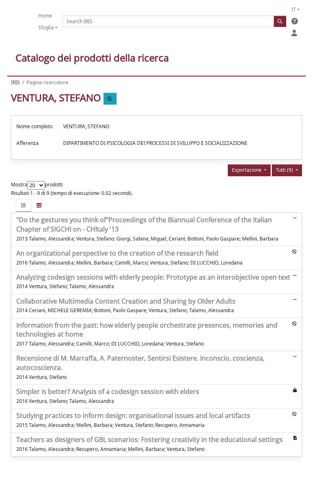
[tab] (23, 205)
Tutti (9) (285, 169)
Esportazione (247, 169)
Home (45, 15)
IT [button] (293, 9)
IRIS (15, 82)
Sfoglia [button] (46, 27)
